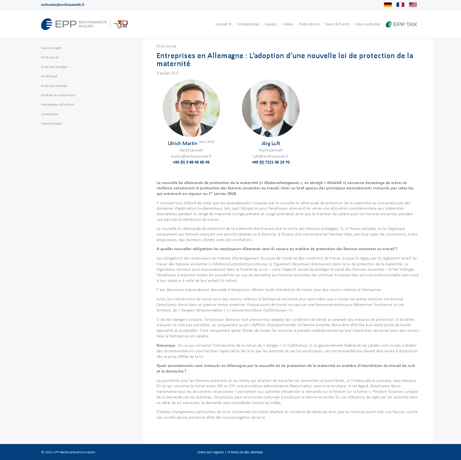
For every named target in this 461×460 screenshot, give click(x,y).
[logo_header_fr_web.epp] (85, 24)
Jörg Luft (270, 143)
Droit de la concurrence (58, 95)
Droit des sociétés (54, 67)
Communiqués (51, 123)
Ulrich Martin (191, 143)
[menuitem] (223, 24)
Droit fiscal (49, 76)
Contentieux (49, 114)
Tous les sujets (51, 48)
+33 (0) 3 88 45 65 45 (191, 162)
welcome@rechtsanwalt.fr (63, 5)
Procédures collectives (57, 104)
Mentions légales (210, 452)
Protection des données (245, 452)
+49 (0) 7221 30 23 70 (271, 162)
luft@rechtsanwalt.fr (271, 156)
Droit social (166, 46)
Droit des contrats (54, 85)
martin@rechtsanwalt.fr (191, 156)
